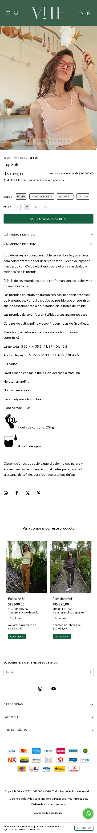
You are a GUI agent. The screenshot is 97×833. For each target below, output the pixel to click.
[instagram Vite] (40, 689)
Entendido (84, 828)
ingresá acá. (80, 798)
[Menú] (7, 13)
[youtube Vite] (53, 689)
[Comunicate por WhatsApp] (88, 813)
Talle (7, 207)
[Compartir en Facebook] (17, 493)
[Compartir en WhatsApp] (6, 493)
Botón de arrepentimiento (48, 804)
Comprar (17, 636)
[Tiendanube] (48, 813)
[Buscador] (16, 13)
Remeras (19, 157)
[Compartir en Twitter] (28, 493)
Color (8, 196)
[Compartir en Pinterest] (38, 493)
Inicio (7, 157)
